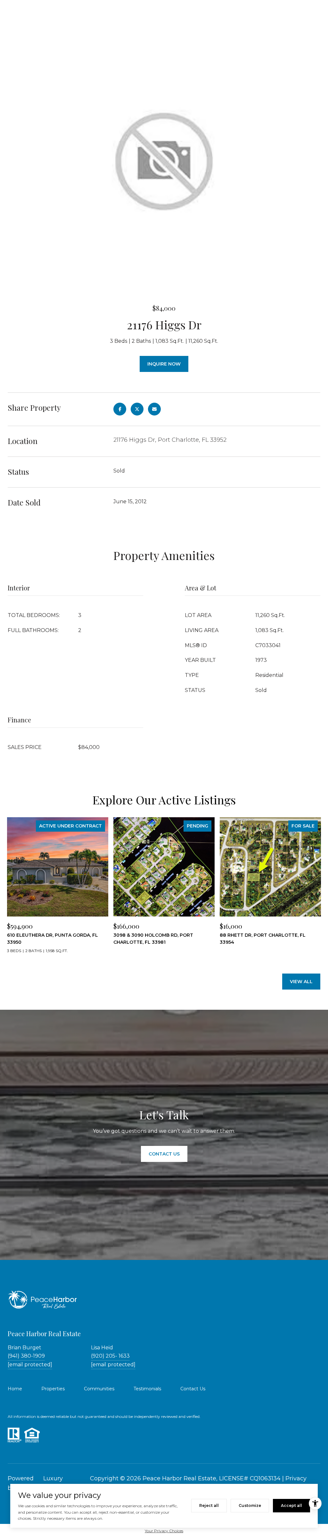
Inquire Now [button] (164, 364)
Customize (250, 1505)
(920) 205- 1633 (110, 1356)
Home (15, 1389)
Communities (99, 1389)
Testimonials (147, 1389)
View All (301, 981)
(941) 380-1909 (26, 1356)
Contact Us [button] (164, 1154)
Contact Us (192, 1389)
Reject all (209, 1505)
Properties (53, 1389)
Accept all (291, 1505)
